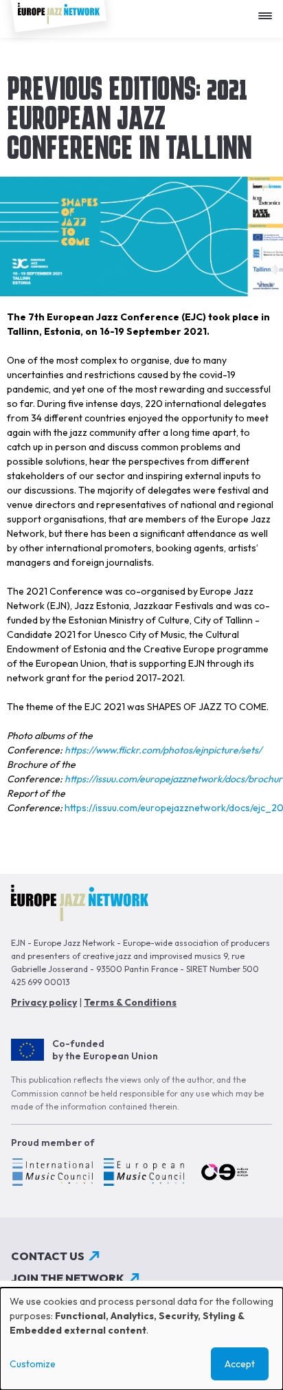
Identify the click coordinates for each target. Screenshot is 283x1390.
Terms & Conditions (130, 1002)
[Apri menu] (268, 10)
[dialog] (141, 1339)
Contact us (47, 1256)
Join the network (67, 1278)
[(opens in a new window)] (52, 1174)
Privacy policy (44, 1002)
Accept (240, 1364)
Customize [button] (33, 1364)
